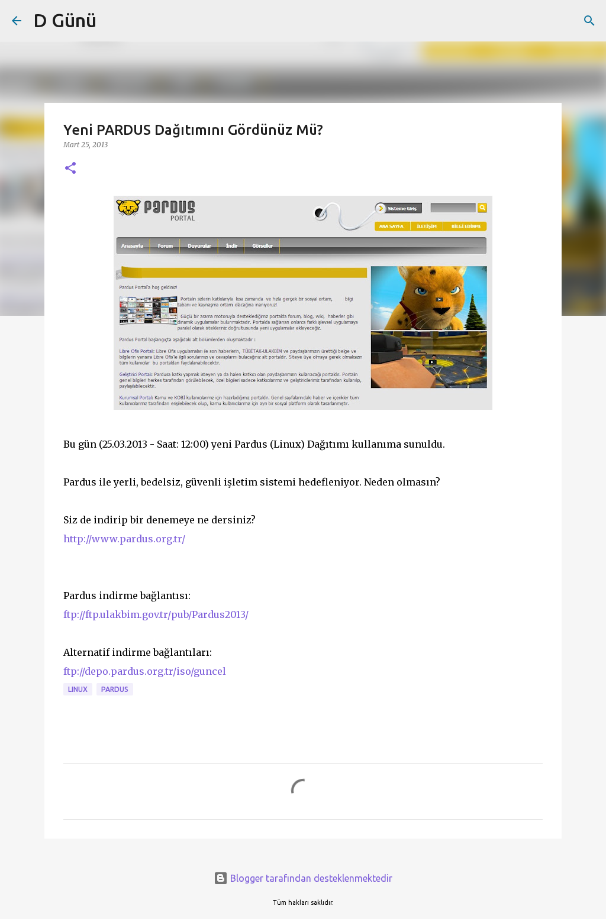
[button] (70, 169)
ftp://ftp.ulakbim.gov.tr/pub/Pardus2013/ (157, 614)
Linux (78, 689)
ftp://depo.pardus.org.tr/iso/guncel (144, 671)
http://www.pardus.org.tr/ (124, 539)
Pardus (114, 689)
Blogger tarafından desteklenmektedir (310, 878)
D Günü (64, 20)
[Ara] (589, 21)
